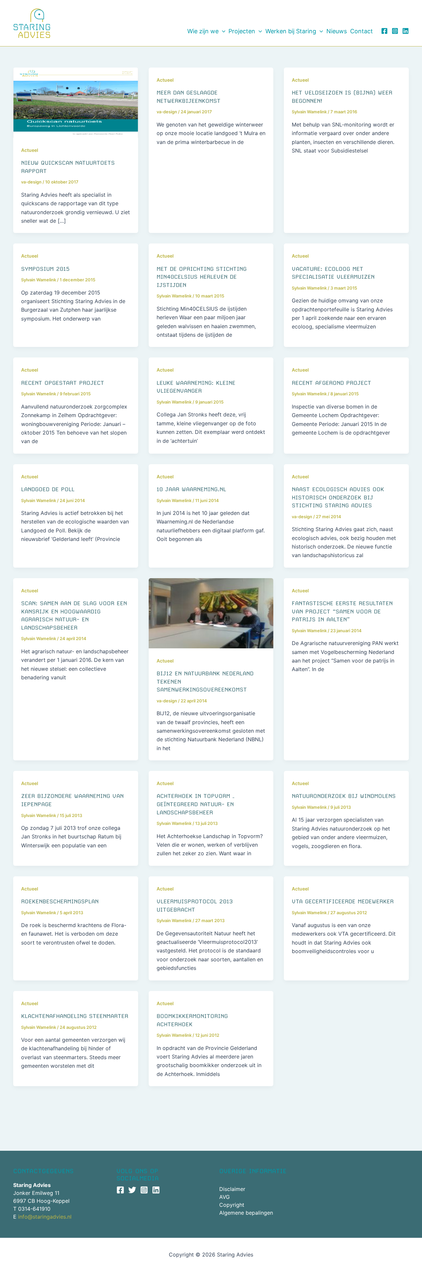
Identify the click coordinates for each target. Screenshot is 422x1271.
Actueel (29, 150)
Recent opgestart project (62, 383)
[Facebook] (384, 31)
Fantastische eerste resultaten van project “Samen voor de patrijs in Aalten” (342, 611)
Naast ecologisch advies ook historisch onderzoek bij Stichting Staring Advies (338, 497)
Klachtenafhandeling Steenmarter (74, 1016)
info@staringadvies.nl (45, 1216)
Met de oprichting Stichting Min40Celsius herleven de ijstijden (202, 277)
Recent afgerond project (331, 383)
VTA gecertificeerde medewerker (343, 901)
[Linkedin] (405, 31)
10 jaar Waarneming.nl (191, 489)
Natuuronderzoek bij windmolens (344, 796)
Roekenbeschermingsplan (60, 901)
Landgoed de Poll (48, 489)
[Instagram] (395, 31)
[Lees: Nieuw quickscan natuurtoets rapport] (75, 102)
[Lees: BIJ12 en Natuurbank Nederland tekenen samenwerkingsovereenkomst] (211, 612)
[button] (222, 31)
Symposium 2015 (45, 269)
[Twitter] (132, 1190)
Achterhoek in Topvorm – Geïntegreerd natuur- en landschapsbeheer (195, 804)
